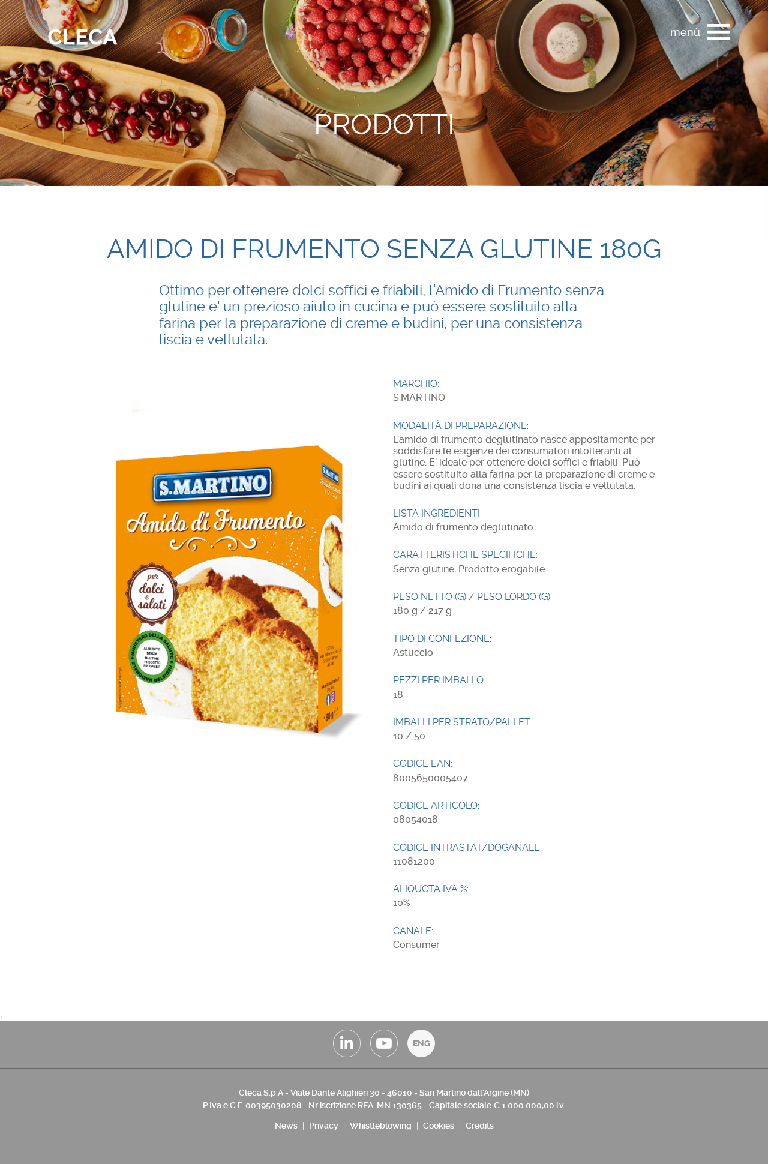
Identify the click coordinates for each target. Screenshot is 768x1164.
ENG (421, 1043)
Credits (480, 1125)
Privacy (323, 1125)
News (286, 1125)
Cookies (438, 1125)
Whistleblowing (381, 1125)
